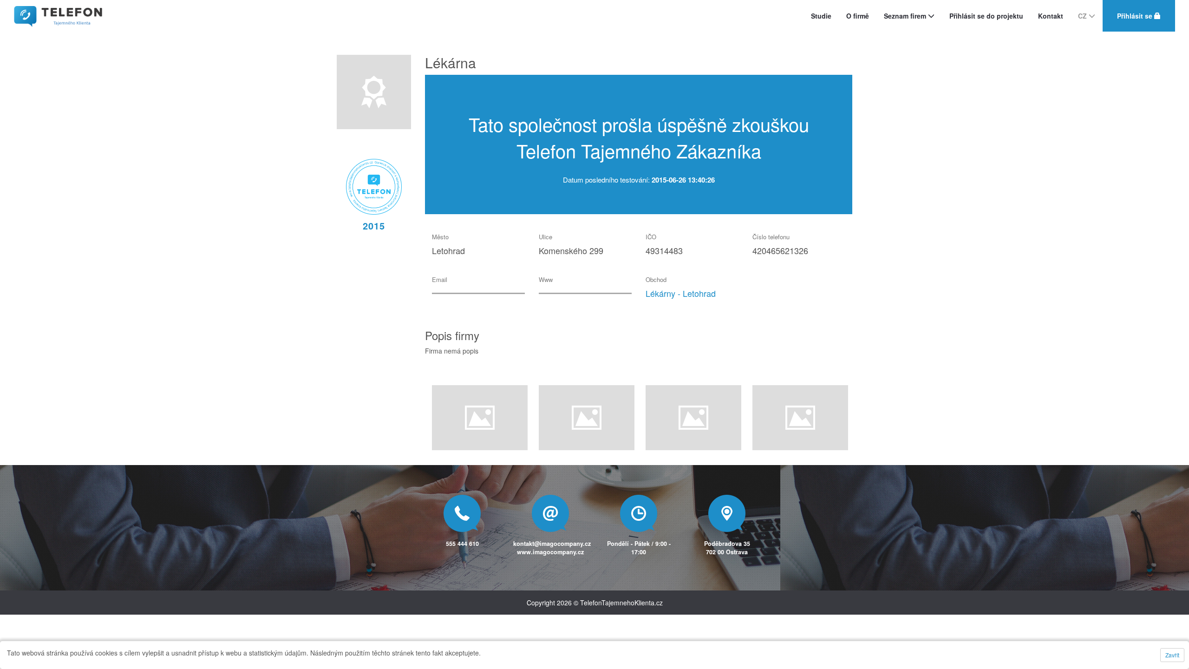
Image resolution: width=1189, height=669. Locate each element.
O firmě (857, 15)
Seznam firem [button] (906, 15)
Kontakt (1050, 15)
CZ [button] (1083, 15)
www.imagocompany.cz (550, 552)
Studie (821, 15)
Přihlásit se (1135, 15)
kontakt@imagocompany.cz (552, 543)
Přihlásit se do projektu (986, 15)
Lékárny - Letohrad (681, 293)
